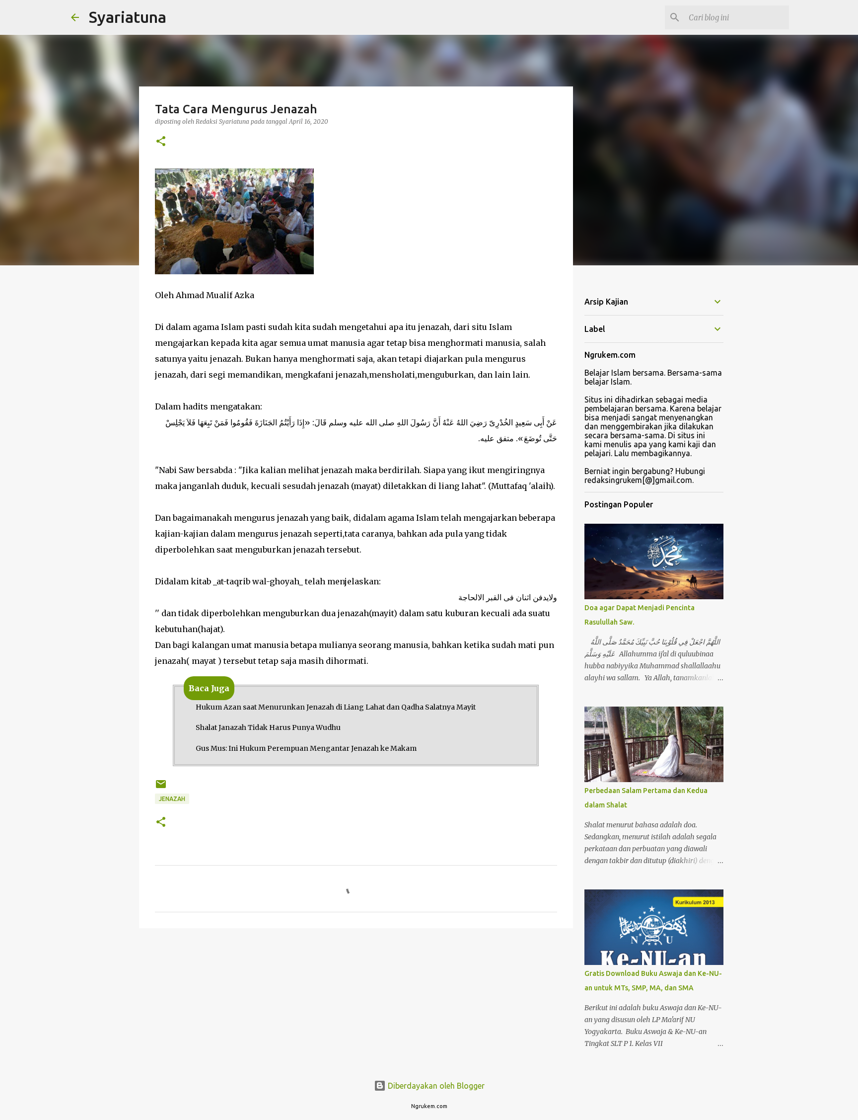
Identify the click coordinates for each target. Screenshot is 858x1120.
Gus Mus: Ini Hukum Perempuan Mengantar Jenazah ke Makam (306, 748)
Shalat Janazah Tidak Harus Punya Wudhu (268, 727)
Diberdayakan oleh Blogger (435, 1085)
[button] (161, 142)
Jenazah (172, 799)
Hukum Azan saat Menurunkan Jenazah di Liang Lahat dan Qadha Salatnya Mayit (336, 707)
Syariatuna (127, 17)
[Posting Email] (161, 788)
